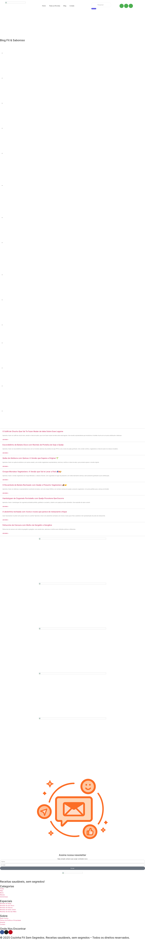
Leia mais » (5, 439)
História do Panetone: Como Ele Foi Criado (64, 345)
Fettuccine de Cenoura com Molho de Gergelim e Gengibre (27, 525)
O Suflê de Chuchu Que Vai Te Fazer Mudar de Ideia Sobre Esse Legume (33, 431)
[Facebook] (121, 6)
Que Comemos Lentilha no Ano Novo (69, 323)
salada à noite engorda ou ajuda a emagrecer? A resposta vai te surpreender (72, 130)
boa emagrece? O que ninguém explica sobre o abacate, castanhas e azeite (74, 219)
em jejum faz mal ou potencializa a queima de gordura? (68, 105)
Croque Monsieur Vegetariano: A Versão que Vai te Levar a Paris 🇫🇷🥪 (32, 472)
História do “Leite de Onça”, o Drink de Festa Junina (68, 413)
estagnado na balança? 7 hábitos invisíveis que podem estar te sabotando (70, 55)
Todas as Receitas (54, 6)
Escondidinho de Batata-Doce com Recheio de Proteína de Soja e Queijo (33, 445)
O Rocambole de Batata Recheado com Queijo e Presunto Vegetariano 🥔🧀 (35, 485)
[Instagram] (131, 6)
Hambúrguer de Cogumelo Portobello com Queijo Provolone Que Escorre (33, 498)
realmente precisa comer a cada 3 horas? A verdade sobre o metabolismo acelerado (68, 248)
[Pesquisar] (93, 8)
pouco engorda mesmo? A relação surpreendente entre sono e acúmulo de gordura (71, 158)
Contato (72, 6)
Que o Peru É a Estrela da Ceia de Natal (72, 366)
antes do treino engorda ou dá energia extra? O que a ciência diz (66, 80)
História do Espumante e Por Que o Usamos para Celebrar (64, 302)
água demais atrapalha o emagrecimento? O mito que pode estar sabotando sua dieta (68, 190)
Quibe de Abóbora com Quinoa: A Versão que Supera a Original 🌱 (30, 458)
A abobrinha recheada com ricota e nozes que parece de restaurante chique (35, 512)
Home (44, 6)
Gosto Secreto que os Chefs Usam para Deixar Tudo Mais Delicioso (71, 388)
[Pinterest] (126, 6)
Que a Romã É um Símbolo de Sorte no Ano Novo (71, 276)
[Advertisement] (72, 24)
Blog (64, 6)
